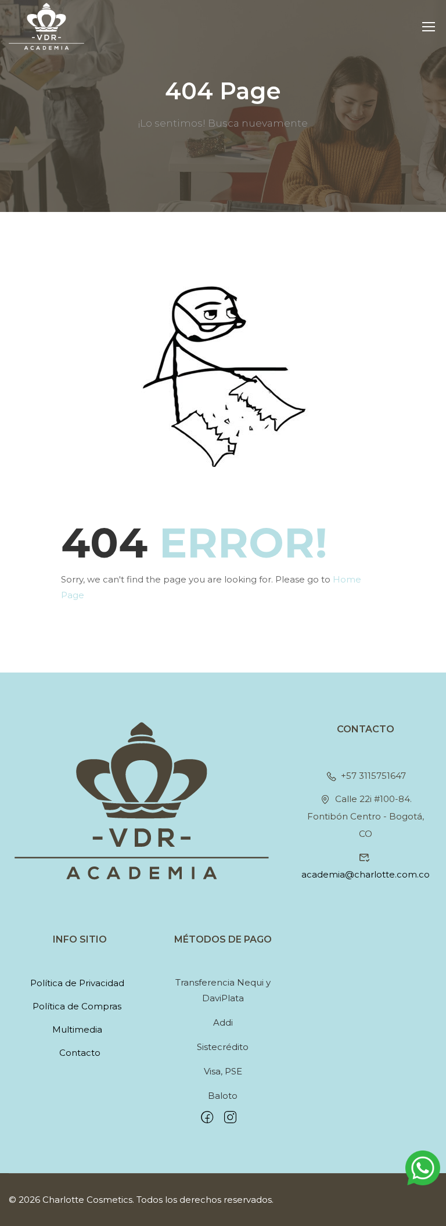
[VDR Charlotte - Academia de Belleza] (46, 26)
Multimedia (77, 1029)
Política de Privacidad (77, 982)
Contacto (79, 1052)
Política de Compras (77, 1006)
